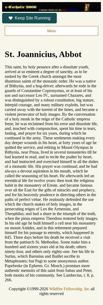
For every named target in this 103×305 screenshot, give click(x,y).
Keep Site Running (32, 18)
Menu (51, 31)
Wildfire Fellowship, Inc (69, 289)
